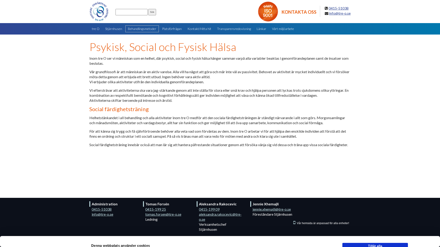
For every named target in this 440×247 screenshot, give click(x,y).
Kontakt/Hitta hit (199, 29)
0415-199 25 (155, 209)
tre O (95, 29)
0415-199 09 (209, 209)
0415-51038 (102, 209)
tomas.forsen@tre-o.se (163, 214)
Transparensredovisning (234, 29)
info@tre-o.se (102, 214)
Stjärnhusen (113, 29)
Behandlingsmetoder (142, 29)
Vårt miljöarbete (283, 29)
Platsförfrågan (172, 29)
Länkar (261, 29)
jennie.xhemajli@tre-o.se (272, 209)
